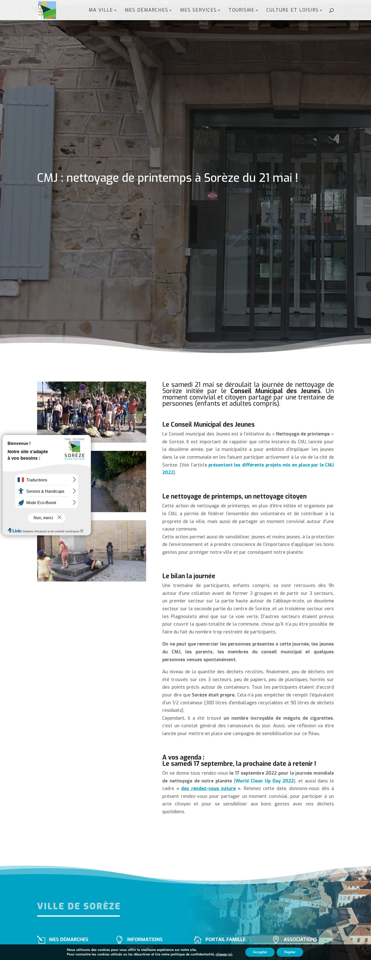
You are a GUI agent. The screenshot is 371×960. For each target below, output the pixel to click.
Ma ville (101, 10)
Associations (300, 939)
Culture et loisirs (293, 10)
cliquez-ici (224, 954)
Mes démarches (146, 10)
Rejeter (290, 952)
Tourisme (242, 10)
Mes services (198, 10)
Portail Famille (225, 939)
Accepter (260, 952)
